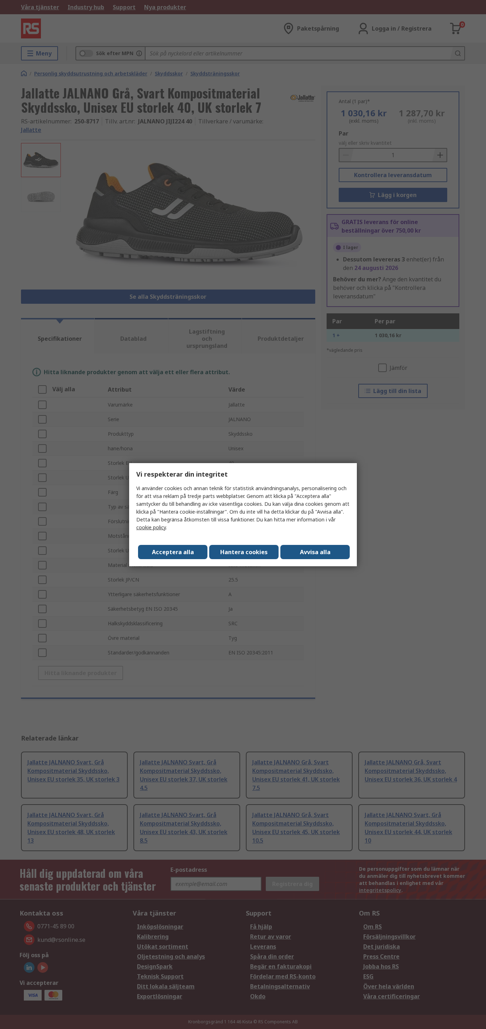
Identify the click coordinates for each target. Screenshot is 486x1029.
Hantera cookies (244, 552)
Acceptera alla (173, 552)
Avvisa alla (315, 552)
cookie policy (151, 527)
